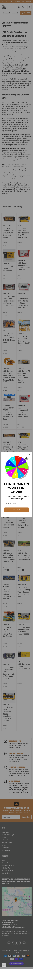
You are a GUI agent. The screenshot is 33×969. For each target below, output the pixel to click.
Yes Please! (16, 510)
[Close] (29, 454)
